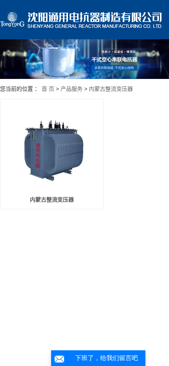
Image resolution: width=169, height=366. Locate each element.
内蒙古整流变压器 (111, 89)
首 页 (48, 89)
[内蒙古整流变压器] (52, 147)
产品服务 (72, 89)
